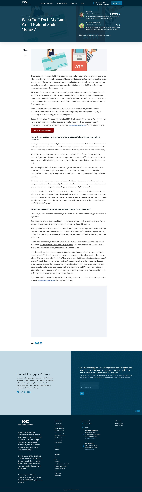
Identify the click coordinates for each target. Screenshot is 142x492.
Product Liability (58, 440)
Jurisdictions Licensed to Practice (62, 464)
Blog (82, 3)
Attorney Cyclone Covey (93, 25)
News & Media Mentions (60, 468)
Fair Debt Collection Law (60, 435)
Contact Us (116, 3)
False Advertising (62, 3)
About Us (73, 3)
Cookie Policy (58, 475)
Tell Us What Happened (42, 130)
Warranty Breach (58, 442)
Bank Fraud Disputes (59, 426)
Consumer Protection (46, 3)
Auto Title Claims (58, 423)
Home (23, 16)
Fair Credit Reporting (59, 433)
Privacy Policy (58, 473)
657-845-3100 (100, 2)
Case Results (57, 461)
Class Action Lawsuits (59, 430)
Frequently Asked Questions (61, 466)
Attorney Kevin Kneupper (94, 14)
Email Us (87, 427)
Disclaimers (57, 471)
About (56, 457)
